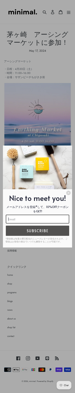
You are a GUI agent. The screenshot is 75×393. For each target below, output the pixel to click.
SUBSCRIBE (37, 230)
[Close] (68, 193)
